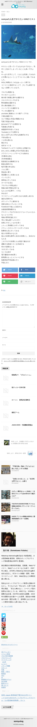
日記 (4, 290)
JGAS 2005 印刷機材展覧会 (22, 425)
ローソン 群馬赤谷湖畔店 (21, 400)
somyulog (18, 721)
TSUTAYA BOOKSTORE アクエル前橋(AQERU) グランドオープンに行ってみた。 (23, 506)
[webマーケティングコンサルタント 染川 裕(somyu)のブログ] (18, 7)
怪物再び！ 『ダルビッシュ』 (22, 375)
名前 (4, 330)
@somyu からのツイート (9, 644)
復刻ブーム (15, 412)
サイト (4, 345)
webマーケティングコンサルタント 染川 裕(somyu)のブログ (18, 718)
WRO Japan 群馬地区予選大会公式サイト (16, 695)
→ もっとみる (7, 606)
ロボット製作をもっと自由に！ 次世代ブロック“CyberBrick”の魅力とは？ (23, 493)
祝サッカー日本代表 (18, 387)
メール (4, 337)
